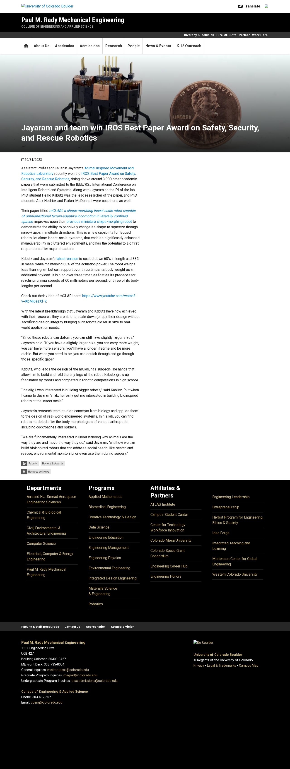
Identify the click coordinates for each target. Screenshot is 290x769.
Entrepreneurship (225, 507)
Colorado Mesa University (170, 540)
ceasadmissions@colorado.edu (95, 681)
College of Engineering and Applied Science (57, 26)
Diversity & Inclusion (199, 35)
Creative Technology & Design (112, 517)
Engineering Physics (105, 558)
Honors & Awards (53, 463)
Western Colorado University (235, 574)
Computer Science (41, 543)
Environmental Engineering (109, 568)
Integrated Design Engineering (113, 578)
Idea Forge (221, 533)
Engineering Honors (165, 576)
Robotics (96, 604)
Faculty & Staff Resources (40, 626)
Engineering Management (109, 548)
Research (113, 46)
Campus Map (248, 666)
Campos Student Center (169, 514)
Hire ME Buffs (226, 35)
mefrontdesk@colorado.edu (68, 670)
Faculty (33, 463)
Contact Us (72, 626)
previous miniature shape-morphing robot (99, 221)
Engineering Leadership (231, 497)
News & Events (158, 46)
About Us (41, 46)
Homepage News (38, 471)
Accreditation (96, 626)
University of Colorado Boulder (217, 655)
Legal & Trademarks (221, 666)
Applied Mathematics (105, 497)
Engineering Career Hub (169, 566)
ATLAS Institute (162, 504)
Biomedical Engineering (107, 507)
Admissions (90, 46)
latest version (67, 259)
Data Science (99, 527)
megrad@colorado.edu (80, 675)
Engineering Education (106, 537)
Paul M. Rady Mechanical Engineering (72, 20)
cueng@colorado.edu (46, 702)
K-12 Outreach (189, 46)
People (134, 46)
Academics (64, 46)
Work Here (260, 35)
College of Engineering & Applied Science (54, 692)
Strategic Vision (122, 626)
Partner (244, 35)
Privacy (198, 666)
